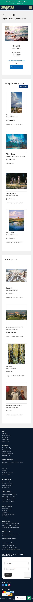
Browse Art (5, 433)
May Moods (10, 233)
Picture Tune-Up (6, 451)
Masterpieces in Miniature (9, 494)
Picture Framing (6, 448)
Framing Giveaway (7, 453)
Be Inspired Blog (6, 508)
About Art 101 (6, 482)
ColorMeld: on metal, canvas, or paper (12, 462)
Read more (16, 109)
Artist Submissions (7, 472)
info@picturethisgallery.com (13, 549)
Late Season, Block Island (14, 327)
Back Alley (9, 288)
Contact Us (20, 3)
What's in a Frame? (7, 483)
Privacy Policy (6, 474)
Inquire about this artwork (16, 61)
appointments (6, 538)
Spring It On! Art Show (8, 496)
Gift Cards (5, 468)
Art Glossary (5, 487)
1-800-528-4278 (22, 1)
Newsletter (5, 516)
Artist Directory (6, 435)
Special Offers (6, 450)
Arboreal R (9, 366)
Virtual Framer (6, 455)
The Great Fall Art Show (8, 500)
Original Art (5, 439)
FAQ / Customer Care (8, 514)
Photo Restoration (7, 464)
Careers (4, 470)
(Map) (18, 525)
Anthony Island (11, 194)
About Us (4, 510)
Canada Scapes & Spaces (9, 498)
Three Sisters (10, 154)
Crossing (9, 115)
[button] (30, 7)
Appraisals (5, 437)
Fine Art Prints (6, 441)
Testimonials (5, 512)
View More (23, 86)
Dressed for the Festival (14, 405)
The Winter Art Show (8, 501)
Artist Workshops (7, 485)
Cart (12, 3)
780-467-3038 (10, 1)
